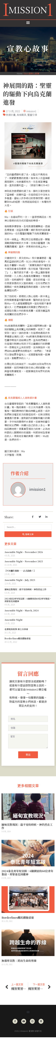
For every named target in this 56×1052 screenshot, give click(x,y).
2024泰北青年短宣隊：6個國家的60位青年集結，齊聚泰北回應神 (28, 600)
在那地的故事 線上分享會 (16, 629)
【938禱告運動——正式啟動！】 (20, 570)
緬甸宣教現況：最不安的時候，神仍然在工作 (25, 589)
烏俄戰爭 (21, 115)
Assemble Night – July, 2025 (19, 579)
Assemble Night (13, 619)
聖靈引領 (32, 115)
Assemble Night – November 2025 (23, 561)
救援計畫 (11, 115)
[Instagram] (32, 1021)
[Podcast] (41, 1021)
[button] (28, 23)
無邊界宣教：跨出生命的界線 (18, 960)
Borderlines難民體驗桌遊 (17, 638)
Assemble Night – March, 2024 (21, 610)
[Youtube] (23, 1021)
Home (19, 73)
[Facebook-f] (15, 1021)
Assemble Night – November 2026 (23, 552)
